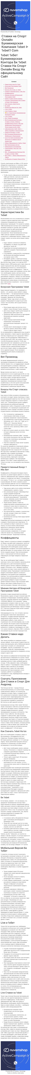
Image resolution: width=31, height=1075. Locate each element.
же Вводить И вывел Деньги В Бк (15, 159)
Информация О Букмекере (13, 146)
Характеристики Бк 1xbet (12, 84)
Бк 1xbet (7, 105)
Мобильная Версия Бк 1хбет (13, 107)
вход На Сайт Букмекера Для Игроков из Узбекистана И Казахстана (14, 139)
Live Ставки (8, 116)
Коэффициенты (9, 93)
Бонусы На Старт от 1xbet (13, 89)
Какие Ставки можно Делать (13, 98)
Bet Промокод (9, 88)
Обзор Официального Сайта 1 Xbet (15, 143)
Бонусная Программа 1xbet (13, 86)
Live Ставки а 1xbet (11, 111)
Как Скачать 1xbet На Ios (12, 104)
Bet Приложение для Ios (12, 145)
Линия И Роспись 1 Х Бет (12, 132)
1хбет (9, 283)
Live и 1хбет (8, 109)
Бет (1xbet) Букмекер (11, 118)
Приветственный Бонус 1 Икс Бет (15, 91)
